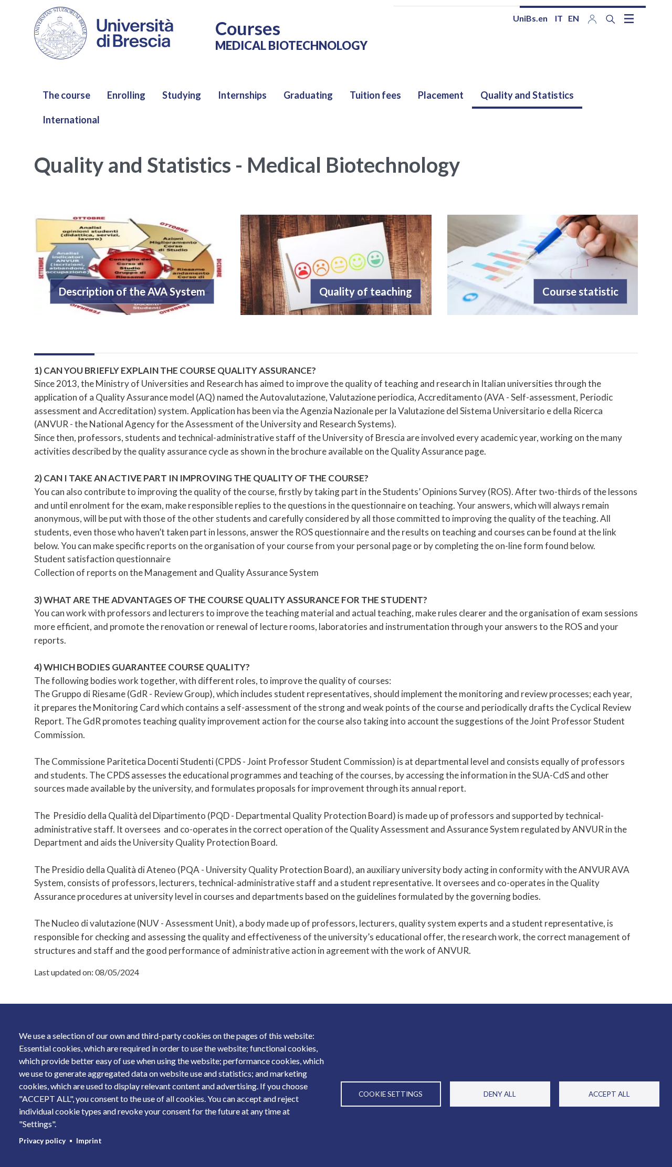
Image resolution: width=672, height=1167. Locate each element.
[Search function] (610, 19)
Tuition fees (375, 95)
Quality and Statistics (527, 95)
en (573, 18)
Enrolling (126, 95)
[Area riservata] (592, 18)
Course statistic (580, 291)
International (71, 119)
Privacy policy (42, 1141)
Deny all (500, 1094)
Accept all (609, 1094)
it (559, 18)
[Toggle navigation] (629, 18)
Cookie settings (391, 1094)
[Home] (103, 33)
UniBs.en (530, 18)
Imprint (89, 1141)
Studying (181, 95)
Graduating (308, 95)
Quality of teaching (365, 291)
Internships (242, 95)
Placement (441, 95)
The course (66, 95)
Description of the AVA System (132, 291)
